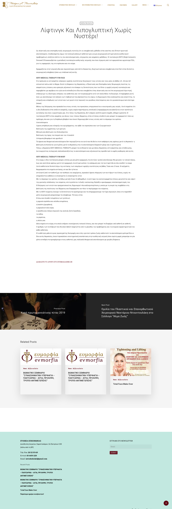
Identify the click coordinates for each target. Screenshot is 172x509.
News (25, 368)
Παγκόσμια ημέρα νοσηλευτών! (32, 494)
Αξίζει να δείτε (86, 23)
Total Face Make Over (28, 490)
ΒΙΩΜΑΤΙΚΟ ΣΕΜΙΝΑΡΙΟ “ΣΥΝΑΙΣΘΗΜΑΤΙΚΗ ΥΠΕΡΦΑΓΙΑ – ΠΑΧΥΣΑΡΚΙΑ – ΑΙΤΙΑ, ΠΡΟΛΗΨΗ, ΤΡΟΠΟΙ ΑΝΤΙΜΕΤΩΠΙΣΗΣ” (41, 472)
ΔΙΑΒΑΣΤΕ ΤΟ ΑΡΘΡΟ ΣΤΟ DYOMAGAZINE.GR (54, 262)
